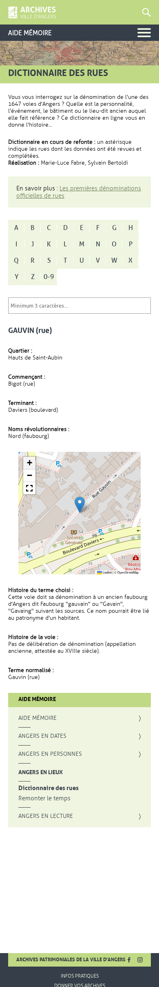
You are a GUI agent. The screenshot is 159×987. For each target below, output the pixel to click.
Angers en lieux (40, 772)
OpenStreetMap (128, 572)
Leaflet (107, 572)
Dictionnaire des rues (48, 788)
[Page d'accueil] (32, 13)
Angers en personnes (50, 754)
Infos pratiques (80, 976)
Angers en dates (42, 736)
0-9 (49, 277)
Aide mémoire (37, 718)
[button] (80, 504)
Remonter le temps (44, 798)
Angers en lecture (45, 816)
